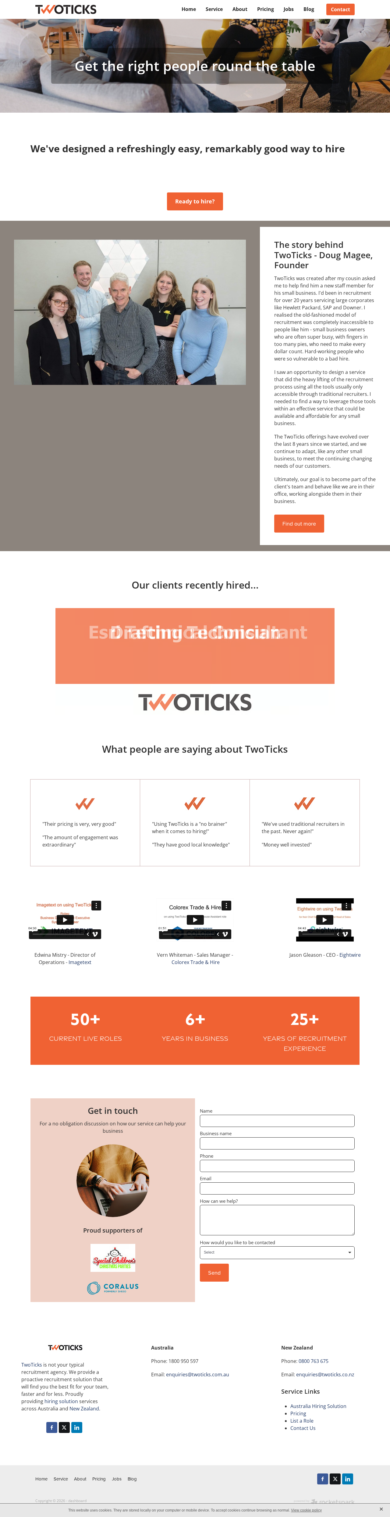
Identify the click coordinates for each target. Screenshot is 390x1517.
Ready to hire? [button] (195, 201)
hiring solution (61, 1401)
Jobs (289, 8)
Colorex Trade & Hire (196, 962)
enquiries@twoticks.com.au (197, 1374)
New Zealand (84, 1408)
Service (214, 8)
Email (205, 1178)
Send (214, 1272)
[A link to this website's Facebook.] (51, 1427)
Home (189, 8)
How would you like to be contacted (237, 1242)
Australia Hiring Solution (318, 1406)
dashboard (77, 1500)
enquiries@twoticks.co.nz (325, 1374)
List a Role (302, 1420)
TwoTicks (31, 1364)
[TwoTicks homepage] (67, 9)
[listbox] (277, 1252)
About (239, 8)
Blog (308, 8)
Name (206, 1111)
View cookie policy (306, 1510)
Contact (340, 9)
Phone (206, 1156)
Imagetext (80, 962)
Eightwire (350, 955)
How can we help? (219, 1201)
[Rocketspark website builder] (324, 1503)
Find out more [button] (299, 523)
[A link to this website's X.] (64, 1427)
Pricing (265, 8)
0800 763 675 (313, 1361)
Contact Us (303, 1428)
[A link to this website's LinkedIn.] (76, 1427)
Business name (216, 1133)
